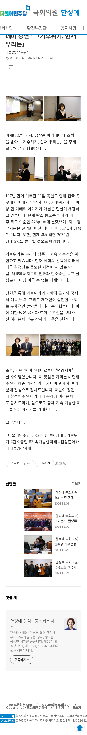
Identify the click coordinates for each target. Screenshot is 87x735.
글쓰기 (77, 707)
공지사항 (68, 28)
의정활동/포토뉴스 (17, 52)
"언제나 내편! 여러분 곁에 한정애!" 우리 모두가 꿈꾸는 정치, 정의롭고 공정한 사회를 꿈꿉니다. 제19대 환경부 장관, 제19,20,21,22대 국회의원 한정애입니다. (34, 641)
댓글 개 (11, 597)
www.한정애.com (20, 704)
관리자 (60, 707)
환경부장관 (37, 28)
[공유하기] (23, 463)
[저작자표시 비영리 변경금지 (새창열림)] (60, 463)
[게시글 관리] (29, 463)
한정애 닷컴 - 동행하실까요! (39, 10)
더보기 (76, 483)
